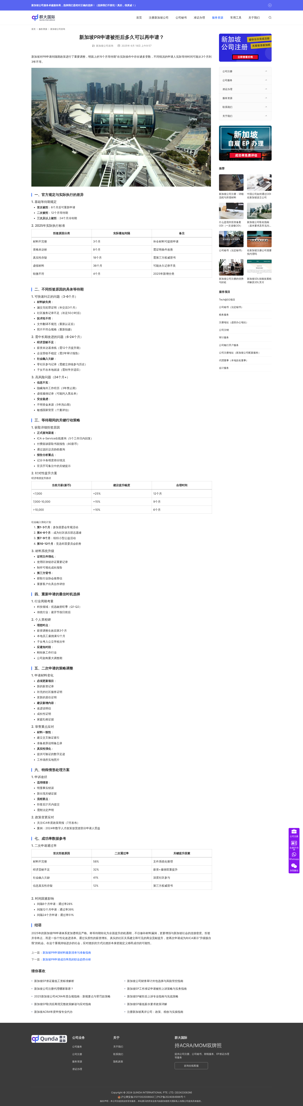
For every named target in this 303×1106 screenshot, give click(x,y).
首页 (139, 17)
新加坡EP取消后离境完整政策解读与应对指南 (62, 1004)
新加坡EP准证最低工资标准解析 (54, 980)
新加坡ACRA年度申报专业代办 (53, 1011)
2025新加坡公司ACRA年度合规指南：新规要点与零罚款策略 (72, 996)
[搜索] (270, 17)
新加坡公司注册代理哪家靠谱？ (53, 988)
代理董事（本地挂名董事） (233, 360)
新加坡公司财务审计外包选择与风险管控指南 (155, 980)
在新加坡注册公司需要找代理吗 (259, 252)
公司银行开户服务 (229, 345)
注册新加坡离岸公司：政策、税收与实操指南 (155, 1011)
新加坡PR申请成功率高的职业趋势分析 (67, 959)
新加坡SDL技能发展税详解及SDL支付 (259, 280)
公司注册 (227, 71)
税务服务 (224, 314)
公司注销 (224, 329)
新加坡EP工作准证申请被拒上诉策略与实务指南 (157, 988)
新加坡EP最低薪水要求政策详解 (147, 1004)
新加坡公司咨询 (104, 45)
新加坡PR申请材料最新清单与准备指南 (67, 952)
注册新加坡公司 (159, 17)
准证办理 (199, 17)
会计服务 (224, 367)
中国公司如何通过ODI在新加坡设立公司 (259, 195)
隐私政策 (118, 1061)
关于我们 (254, 17)
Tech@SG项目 (227, 299)
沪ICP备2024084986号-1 (170, 1096)
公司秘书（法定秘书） (231, 250)
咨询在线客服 (191, 1065)
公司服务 (227, 80)
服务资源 (217, 17)
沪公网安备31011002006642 (137, 1096)
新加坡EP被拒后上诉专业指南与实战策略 (152, 996)
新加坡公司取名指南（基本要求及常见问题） (258, 224)
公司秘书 (181, 17)
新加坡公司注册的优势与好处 (231, 280)
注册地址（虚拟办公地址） (233, 322)
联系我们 (227, 106)
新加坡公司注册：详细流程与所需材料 (231, 195)
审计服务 (224, 337)
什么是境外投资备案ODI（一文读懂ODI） (231, 224)
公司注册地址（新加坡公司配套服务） (240, 352)
